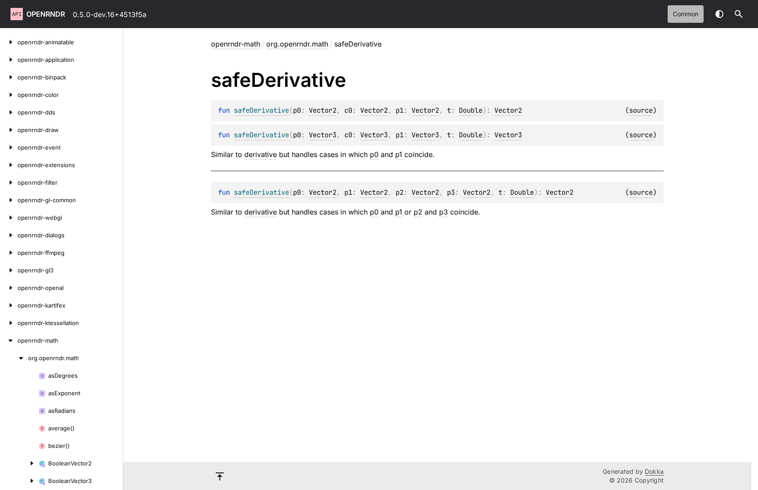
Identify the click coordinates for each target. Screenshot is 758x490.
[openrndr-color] (9, 95)
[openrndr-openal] (9, 288)
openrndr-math (235, 43)
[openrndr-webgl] (9, 217)
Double (471, 110)
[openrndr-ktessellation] (9, 323)
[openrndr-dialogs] (9, 235)
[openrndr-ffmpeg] (9, 252)
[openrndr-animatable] (9, 42)
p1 (398, 154)
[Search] (738, 14)
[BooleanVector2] (19, 463)
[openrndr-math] (9, 340)
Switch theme (719, 14)
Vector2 (322, 110)
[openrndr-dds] (9, 112)
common (685, 14)
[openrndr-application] (9, 59)
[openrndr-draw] (9, 130)
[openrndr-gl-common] (9, 200)
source (641, 110)
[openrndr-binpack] (9, 77)
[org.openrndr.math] (14, 358)
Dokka (654, 471)
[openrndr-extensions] (9, 165)
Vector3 (322, 134)
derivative (260, 154)
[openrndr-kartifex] (9, 305)
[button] (738, 14)
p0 (374, 154)
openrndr (45, 14)
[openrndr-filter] (9, 182)
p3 (443, 211)
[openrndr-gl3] (9, 270)
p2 (418, 211)
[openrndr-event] (9, 147)
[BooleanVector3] (19, 481)
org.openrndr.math (297, 43)
